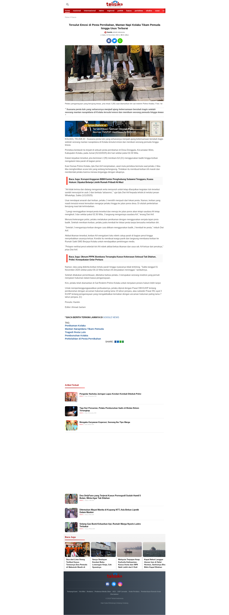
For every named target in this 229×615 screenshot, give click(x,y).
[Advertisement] (114, 366)
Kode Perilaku (134, 592)
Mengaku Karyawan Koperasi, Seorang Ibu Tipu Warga (105, 422)
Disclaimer (114, 594)
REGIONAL (110, 11)
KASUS (129, 11)
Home (67, 17)
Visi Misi (82, 592)
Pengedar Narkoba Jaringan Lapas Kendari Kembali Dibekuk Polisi (110, 394)
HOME (67, 11)
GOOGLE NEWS (111, 317)
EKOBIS (149, 11)
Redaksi (90, 592)
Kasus (73, 17)
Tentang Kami (72, 592)
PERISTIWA (139, 11)
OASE (157, 11)
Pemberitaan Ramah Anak (151, 592)
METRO (101, 11)
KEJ (114, 592)
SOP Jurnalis (122, 592)
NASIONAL (77, 11)
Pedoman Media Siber (103, 592)
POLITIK (120, 11)
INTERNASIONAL (90, 11)
